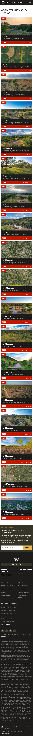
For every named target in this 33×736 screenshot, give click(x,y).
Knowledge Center (25, 569)
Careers (4, 592)
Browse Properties (5, 570)
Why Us (20, 573)
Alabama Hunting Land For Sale (8, 607)
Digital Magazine (24, 592)
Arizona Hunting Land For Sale (8, 610)
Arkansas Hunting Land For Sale (8, 613)
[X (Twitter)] (6, 634)
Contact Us (22, 589)
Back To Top (16, 564)
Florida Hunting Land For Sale (8, 619)
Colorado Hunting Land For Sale (8, 616)
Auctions (21, 582)
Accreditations (7, 585)
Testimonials (6, 589)
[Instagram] (14, 634)
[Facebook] (2, 634)
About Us (4, 582)
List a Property (23, 585)
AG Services (5, 595)
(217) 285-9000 (4, 639)
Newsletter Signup (22, 596)
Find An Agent (6, 575)
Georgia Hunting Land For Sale (8, 621)
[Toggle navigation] (29, 2)
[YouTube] (10, 634)
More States (5, 627)
